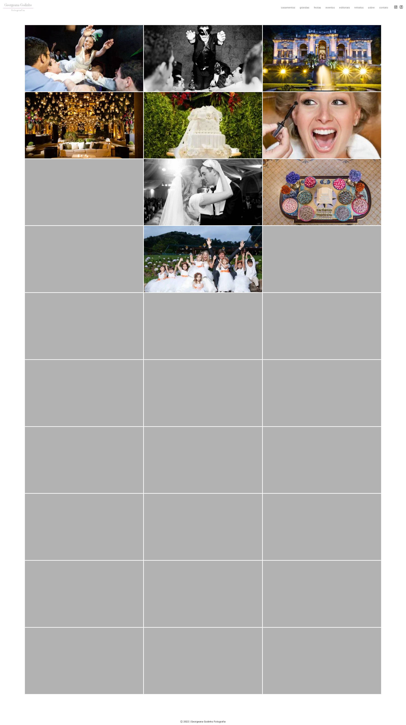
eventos (330, 7)
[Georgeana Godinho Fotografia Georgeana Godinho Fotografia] (18, 7)
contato (383, 7)
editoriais (344, 7)
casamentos (288, 7)
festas (317, 7)
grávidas (304, 7)
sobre (371, 7)
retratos (358, 7)
